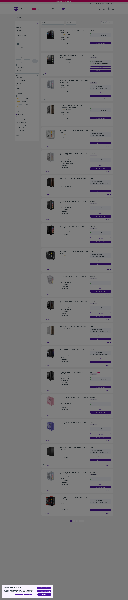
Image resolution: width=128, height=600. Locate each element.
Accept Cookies (44, 587)
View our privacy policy (28, 594)
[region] (27, 591)
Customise (44, 594)
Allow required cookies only (44, 591)
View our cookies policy (19, 594)
